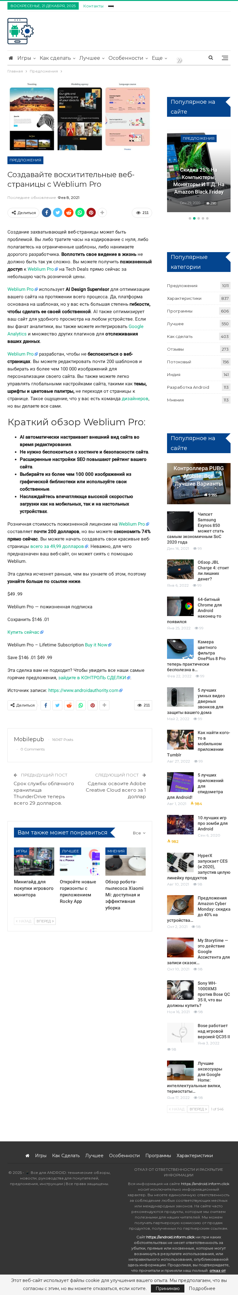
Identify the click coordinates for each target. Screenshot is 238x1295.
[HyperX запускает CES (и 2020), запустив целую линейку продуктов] (180, 863)
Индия (173, 374)
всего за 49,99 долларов (57, 546)
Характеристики (184, 298)
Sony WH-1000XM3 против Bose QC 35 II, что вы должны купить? (198, 994)
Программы (179, 310)
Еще (157, 58)
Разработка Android (188, 387)
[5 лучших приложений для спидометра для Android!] (180, 782)
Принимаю (168, 1288)
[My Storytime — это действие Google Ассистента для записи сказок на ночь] (180, 947)
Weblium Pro (41, 269)
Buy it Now (96, 645)
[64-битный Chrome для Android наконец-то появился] (180, 606)
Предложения (25, 160)
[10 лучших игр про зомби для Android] (180, 825)
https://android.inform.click (205, 1183)
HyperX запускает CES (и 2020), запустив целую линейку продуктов (198, 866)
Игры (24, 58)
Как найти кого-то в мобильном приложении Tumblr (198, 743)
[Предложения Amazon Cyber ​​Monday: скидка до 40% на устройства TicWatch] (180, 905)
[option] (199, 170)
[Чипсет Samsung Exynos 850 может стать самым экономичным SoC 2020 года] (180, 521)
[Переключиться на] (111, 5)
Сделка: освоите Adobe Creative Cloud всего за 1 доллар (116, 790)
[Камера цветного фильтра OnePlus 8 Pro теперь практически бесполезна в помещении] (180, 649)
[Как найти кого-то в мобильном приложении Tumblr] (180, 740)
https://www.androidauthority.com (83, 690)
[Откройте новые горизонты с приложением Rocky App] (80, 861)
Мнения (116, 851)
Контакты (93, 5)
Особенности (125, 58)
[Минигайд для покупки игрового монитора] (34, 861)
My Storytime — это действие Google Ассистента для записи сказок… (198, 951)
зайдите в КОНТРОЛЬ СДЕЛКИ (92, 677)
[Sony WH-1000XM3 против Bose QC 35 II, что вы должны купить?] (180, 990)
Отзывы (175, 349)
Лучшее (89, 58)
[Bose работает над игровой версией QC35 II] (180, 1033)
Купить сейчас (23, 632)
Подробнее (202, 1288)
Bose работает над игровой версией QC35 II (214, 1031)
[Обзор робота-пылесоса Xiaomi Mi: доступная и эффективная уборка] (125, 861)
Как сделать (55, 58)
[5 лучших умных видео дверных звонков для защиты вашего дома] (180, 697)
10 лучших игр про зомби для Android (213, 823)
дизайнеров (135, 398)
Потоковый (179, 361)
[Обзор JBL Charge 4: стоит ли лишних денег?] (180, 569)
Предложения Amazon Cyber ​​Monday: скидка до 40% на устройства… (199, 909)
